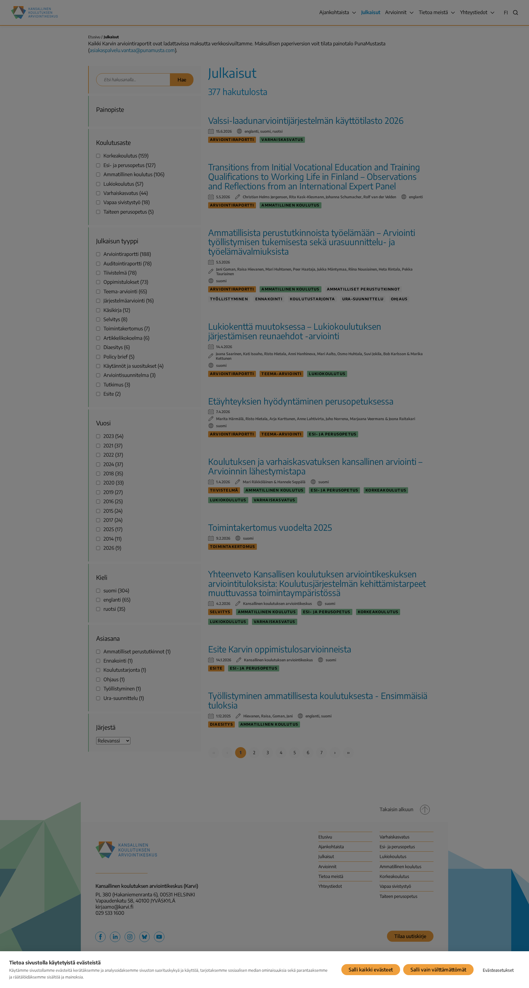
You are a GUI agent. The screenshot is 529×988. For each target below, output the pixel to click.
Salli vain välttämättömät (438, 970)
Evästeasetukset (498, 970)
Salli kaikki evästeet (371, 970)
